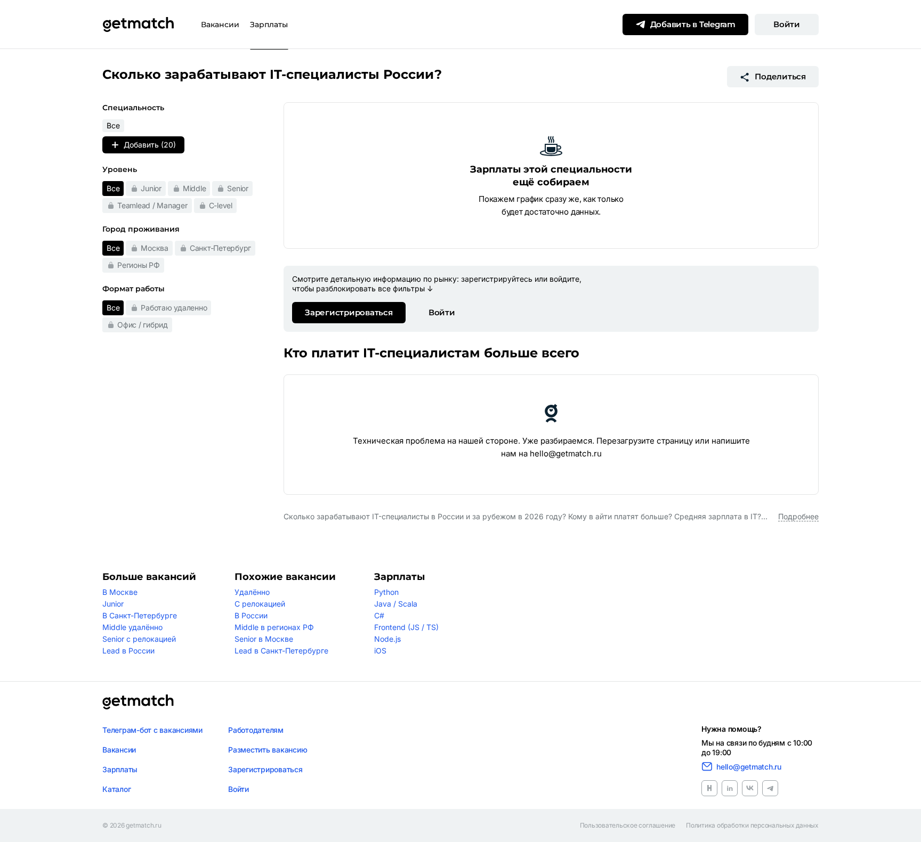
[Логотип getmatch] (138, 701)
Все (113, 188)
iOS (380, 650)
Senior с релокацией (139, 638)
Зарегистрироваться (349, 312)
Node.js (387, 638)
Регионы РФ (138, 264)
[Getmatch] (138, 24)
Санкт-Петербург (220, 247)
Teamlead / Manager (152, 205)
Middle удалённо (132, 627)
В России (251, 615)
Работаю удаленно (174, 307)
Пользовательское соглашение (628, 825)
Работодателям (256, 729)
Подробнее (798, 516)
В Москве (120, 591)
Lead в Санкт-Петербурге (281, 650)
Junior (151, 188)
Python (386, 591)
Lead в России (128, 650)
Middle (194, 188)
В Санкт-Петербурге (139, 615)
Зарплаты (269, 24)
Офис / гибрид (142, 324)
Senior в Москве (264, 638)
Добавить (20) (150, 144)
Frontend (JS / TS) (406, 627)
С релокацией (260, 603)
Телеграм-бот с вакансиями (152, 729)
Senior (237, 188)
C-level (220, 205)
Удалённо (252, 591)
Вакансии (220, 24)
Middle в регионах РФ (274, 627)
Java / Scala (395, 603)
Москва (154, 247)
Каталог (116, 789)
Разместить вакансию (267, 749)
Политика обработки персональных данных (752, 825)
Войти (786, 24)
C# (379, 615)
